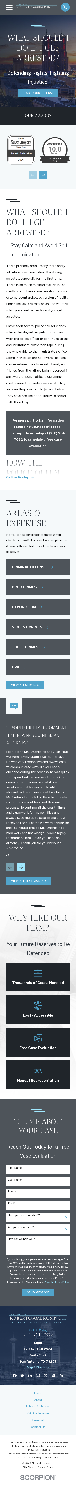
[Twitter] (46, 1375)
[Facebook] (15, 1375)
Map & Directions (38, 1367)
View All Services (25, 685)
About (38, 1400)
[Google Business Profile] (22, 1375)
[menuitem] (28, 1467)
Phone (12, 1191)
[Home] (36, 7)
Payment (38, 1420)
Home (38, 1393)
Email (11, 1203)
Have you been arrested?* (24, 1215)
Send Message (38, 1292)
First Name (15, 1167)
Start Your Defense (38, 93)
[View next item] (43, 175)
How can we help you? (21, 1239)
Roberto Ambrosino (38, 1406)
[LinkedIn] (30, 1375)
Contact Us (38, 1427)
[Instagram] (38, 1375)
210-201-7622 (38, 1335)
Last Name (15, 1179)
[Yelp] (61, 1375)
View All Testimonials (29, 880)
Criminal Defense (38, 1413)
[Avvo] (53, 1375)
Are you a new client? (21, 1227)
